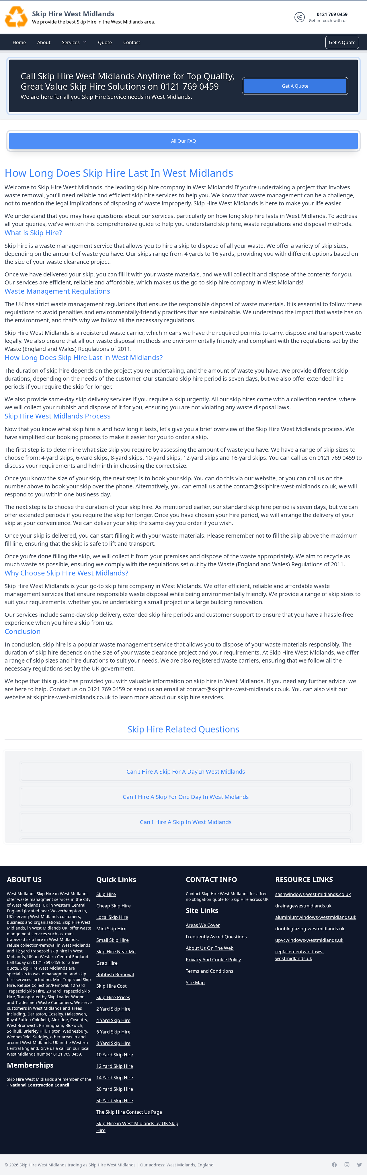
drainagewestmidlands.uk (303, 906)
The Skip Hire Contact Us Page (129, 1112)
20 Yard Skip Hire (114, 1089)
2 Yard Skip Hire (113, 1009)
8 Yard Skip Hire (113, 1043)
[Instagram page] (347, 1165)
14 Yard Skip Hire (114, 1077)
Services (71, 42)
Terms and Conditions (209, 971)
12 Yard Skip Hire (114, 1066)
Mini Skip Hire (111, 929)
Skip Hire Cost (111, 986)
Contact (131, 42)
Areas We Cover (203, 925)
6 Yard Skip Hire (113, 1032)
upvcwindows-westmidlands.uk (309, 940)
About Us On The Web (210, 948)
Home (19, 42)
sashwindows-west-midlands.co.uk (313, 894)
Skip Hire (106, 894)
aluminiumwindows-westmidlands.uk (315, 917)
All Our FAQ (183, 141)
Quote (105, 42)
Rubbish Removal (115, 974)
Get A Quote (342, 42)
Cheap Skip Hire (113, 906)
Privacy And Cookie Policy (213, 959)
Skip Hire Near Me (116, 951)
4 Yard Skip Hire (113, 1020)
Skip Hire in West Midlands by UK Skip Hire (137, 1126)
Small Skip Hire (112, 940)
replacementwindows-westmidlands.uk (299, 955)
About (43, 42)
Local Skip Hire (112, 917)
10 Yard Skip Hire (114, 1055)
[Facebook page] (334, 1165)
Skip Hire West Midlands (73, 13)
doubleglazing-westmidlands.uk (310, 929)
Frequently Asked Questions (216, 937)
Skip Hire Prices (113, 997)
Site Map (195, 982)
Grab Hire (107, 963)
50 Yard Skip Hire (114, 1100)
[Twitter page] (359, 1165)
